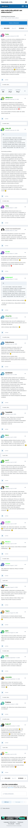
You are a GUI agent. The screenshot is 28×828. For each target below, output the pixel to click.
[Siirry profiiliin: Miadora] (2, 542)
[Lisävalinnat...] (25, 35)
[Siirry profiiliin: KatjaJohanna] (2, 343)
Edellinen (6, 28)
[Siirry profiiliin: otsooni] (2, 564)
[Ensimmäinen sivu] (2, 28)
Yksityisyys (20, 822)
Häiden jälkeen (15, 18)
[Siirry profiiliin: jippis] (2, 631)
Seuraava (21, 28)
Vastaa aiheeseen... (9, 793)
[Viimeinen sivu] (26, 28)
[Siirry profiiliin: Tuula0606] (2, 413)
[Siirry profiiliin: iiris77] (2, 461)
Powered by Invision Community (14, 825)
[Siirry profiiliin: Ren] (2, 586)
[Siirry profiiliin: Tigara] (2, 611)
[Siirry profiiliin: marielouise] (2, 373)
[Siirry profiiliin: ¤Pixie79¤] (2, 317)
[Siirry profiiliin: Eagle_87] (2, 725)
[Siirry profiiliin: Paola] (2, 35)
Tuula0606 (8, 412)
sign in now (10, 787)
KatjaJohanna (9, 342)
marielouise (8, 373)
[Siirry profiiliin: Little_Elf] (2, 129)
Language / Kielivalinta (9, 822)
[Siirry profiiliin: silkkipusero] (2, 98)
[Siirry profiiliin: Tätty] (2, 206)
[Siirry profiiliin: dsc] (2, 753)
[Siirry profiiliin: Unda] (2, 656)
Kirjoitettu (12, 36)
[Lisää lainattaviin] (2, 80)
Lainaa (6, 79)
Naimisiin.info (6, 2)
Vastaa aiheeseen (14, 23)
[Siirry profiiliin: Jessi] (2, 487)
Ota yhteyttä (11, 823)
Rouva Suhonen (11, 16)
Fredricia (8, 702)
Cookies (18, 823)
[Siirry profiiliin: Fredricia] (2, 703)
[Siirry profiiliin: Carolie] (2, 252)
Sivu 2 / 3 (14, 28)
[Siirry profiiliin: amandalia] (2, 678)
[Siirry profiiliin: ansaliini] (2, 522)
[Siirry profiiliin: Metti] (2, 436)
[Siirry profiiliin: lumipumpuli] (2, 278)
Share (7, 802)
